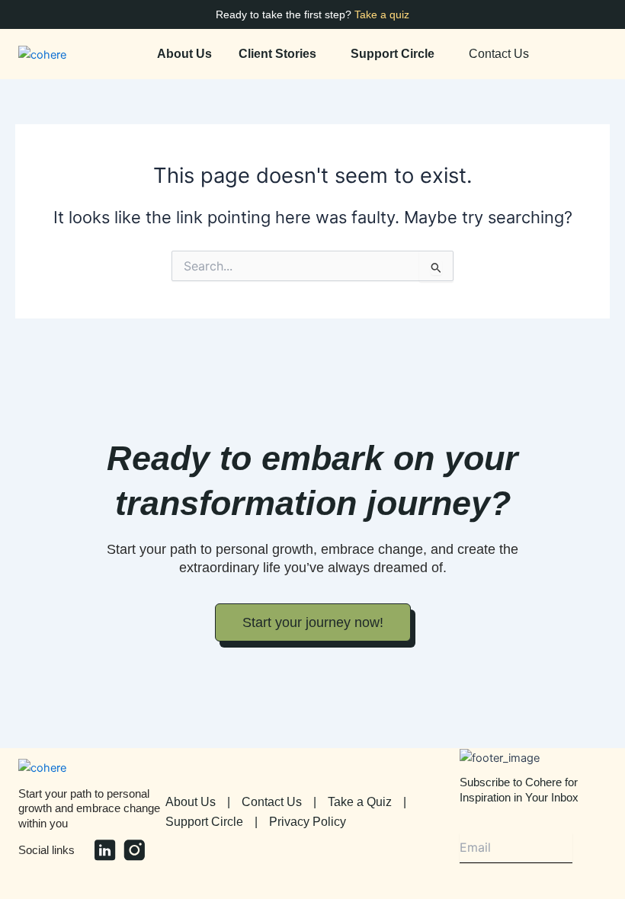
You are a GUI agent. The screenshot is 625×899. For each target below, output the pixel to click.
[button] (281, 54)
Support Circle (392, 54)
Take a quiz (381, 14)
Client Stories (277, 54)
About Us (184, 54)
